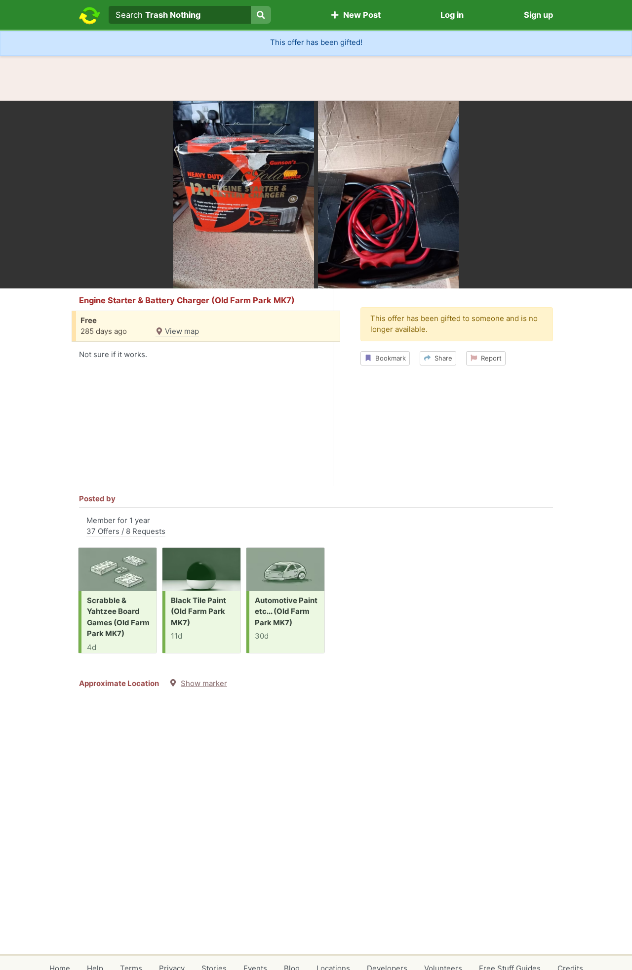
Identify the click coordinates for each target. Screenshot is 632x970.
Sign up (538, 15)
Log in (452, 15)
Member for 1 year (125, 526)
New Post (360, 15)
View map (181, 331)
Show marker (204, 683)
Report (489, 358)
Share (441, 358)
